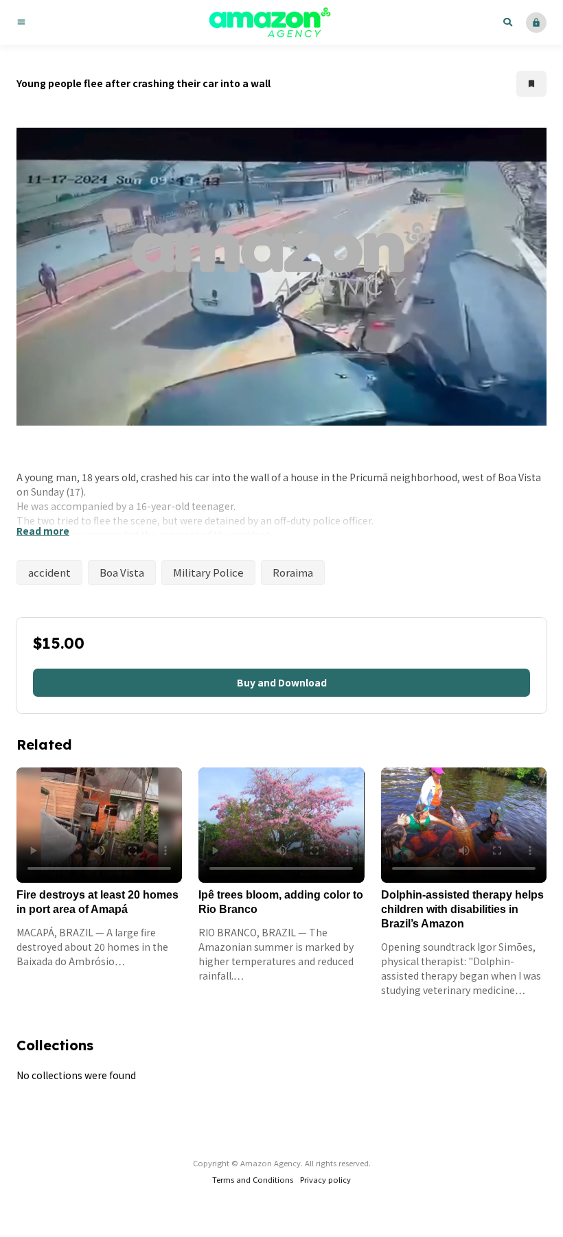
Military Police (208, 572)
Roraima (293, 572)
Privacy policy (325, 1179)
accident (49, 572)
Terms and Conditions (252, 1179)
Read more (42, 530)
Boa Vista (122, 572)
